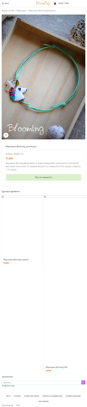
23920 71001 (63, 3)
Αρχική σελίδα (8, 10)
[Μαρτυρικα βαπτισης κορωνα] (22, 226)
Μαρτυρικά (21, 10)
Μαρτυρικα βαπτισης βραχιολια (42, 10)
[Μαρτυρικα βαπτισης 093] (64, 280)
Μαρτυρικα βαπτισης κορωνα (15, 259)
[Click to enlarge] (5, 135)
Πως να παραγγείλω (43, 177)
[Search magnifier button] (83, 382)
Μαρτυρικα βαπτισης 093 (56, 367)
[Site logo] (43, 3)
